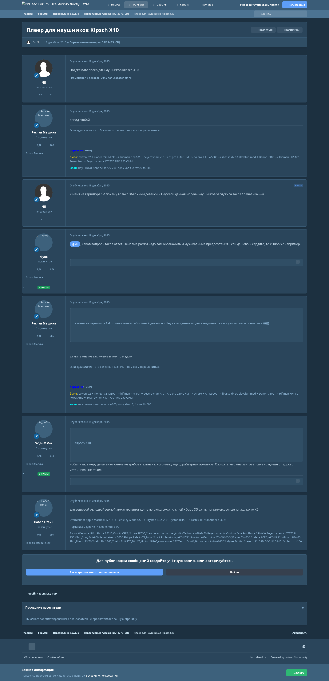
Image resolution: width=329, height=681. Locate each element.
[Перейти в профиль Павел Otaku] (44, 508)
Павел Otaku (43, 522)
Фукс (44, 257)
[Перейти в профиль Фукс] (44, 242)
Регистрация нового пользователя (94, 572)
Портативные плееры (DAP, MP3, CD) (94, 42)
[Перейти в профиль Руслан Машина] (44, 118)
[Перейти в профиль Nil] (28, 42)
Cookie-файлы (55, 657)
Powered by (289, 657)
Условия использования (102, 675)
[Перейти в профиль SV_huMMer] (44, 429)
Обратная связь (33, 657)
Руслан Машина (43, 132)
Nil (38, 42)
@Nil (75, 244)
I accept (299, 672)
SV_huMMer (43, 443)
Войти (234, 572)
